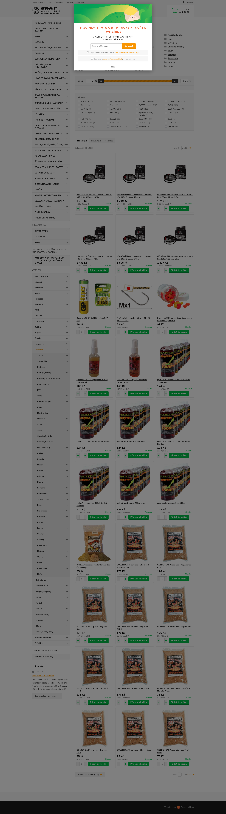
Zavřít (113, 67)
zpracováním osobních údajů (112, 59)
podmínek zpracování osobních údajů (127, 53)
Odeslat (129, 46)
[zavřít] (147, 7)
